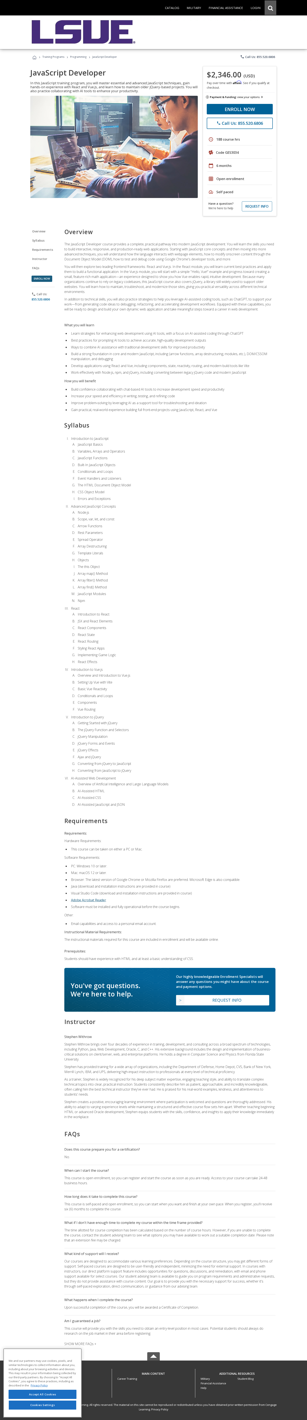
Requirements (42, 250)
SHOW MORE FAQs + (80, 1344)
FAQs (35, 268)
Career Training (127, 1379)
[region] (42, 1382)
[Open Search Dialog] (270, 7)
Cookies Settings (42, 1405)
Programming (78, 57)
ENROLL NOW (240, 109)
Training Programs (53, 57)
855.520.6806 (41, 299)
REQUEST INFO (257, 206)
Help (204, 1388)
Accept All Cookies (42, 1394)
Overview (38, 231)
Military (205, 1379)
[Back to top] (153, 1373)
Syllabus (38, 240)
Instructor (39, 259)
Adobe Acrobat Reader (88, 900)
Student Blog (245, 1379)
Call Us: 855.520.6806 (257, 57)
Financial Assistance (213, 1383)
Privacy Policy (159, 1409)
